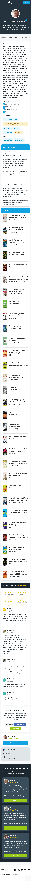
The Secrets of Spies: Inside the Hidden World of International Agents (18, 573)
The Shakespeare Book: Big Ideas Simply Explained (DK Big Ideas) (18, 352)
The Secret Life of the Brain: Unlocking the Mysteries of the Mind (17, 376)
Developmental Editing (12, 104)
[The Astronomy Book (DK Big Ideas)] (5, 525)
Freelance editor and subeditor (13, 181)
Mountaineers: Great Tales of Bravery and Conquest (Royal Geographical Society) (18, 499)
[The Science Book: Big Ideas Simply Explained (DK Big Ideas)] (5, 562)
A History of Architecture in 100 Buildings (18, 475)
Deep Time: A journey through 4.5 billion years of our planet (18, 536)
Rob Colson (11, 736)
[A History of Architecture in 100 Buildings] (5, 476)
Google (8, 724)
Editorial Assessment (11, 109)
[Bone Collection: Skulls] (5, 255)
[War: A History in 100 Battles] (5, 316)
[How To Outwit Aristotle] (5, 439)
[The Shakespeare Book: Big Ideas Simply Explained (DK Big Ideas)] (5, 353)
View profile (15, 800)
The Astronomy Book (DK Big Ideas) (18, 524)
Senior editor (7, 152)
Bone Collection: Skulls (17, 252)
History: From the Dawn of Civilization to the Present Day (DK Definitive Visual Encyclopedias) (18, 278)
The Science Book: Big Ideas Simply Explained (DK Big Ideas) (18, 561)
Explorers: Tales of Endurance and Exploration (15, 425)
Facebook (19, 724)
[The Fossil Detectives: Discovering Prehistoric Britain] (5, 292)
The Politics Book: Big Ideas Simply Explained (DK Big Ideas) (18, 364)
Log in (26, 2)
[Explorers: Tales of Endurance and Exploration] (5, 427)
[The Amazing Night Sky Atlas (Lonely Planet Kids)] (5, 402)
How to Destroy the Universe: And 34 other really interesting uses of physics (18, 229)
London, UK (9, 753)
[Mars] (5, 415)
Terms (3, 874)
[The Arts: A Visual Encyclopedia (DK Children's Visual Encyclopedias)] (5, 329)
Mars (10, 412)
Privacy (8, 874)
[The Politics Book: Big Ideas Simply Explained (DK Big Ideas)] (5, 365)
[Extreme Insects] (5, 488)
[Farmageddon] (5, 304)
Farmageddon (14, 301)
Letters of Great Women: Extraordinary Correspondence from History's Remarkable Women (18, 339)
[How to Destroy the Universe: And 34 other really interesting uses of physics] (5, 230)
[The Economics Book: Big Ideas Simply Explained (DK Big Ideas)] (5, 513)
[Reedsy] (8, 2)
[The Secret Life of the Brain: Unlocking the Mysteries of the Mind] (5, 378)
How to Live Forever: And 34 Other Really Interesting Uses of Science (18, 450)
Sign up (14, 728)
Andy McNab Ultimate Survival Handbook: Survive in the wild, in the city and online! (18, 548)
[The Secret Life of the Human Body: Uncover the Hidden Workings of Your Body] (5, 218)
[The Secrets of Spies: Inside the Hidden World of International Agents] (5, 574)
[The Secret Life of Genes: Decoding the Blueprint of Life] (5, 464)
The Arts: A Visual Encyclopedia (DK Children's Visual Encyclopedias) (15, 327)
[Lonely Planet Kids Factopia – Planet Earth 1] (5, 243)
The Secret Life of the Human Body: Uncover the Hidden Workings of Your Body (18, 217)
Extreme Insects (15, 486)
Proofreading (9, 112)
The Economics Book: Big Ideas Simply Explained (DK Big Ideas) (18, 511)
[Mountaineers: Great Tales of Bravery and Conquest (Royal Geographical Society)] (5, 501)
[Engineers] (5, 390)
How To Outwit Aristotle (17, 437)
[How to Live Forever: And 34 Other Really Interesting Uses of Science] (5, 451)
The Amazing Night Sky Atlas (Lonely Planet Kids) (18, 401)
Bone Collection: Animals (18, 265)
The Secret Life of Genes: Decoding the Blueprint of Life (18, 462)
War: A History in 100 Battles (16, 315)
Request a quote (15, 743)
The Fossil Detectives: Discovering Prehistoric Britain (17, 290)
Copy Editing (9, 107)
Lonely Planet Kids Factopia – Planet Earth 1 (18, 241)
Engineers (12, 387)
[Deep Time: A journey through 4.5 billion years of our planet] (5, 537)
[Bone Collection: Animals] (5, 267)
